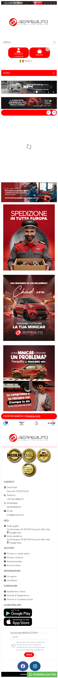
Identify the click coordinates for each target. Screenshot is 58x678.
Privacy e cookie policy (18, 553)
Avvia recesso (14, 565)
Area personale (14, 561)
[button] (48, 92)
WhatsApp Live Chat (44, 674)
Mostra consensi (15, 557)
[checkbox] (13, 646)
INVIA (29, 654)
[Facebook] (22, 666)
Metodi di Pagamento (18, 595)
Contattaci (12, 580)
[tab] (29, 73)
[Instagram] (35, 666)
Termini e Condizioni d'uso (20, 599)
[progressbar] (29, 146)
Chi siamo (12, 576)
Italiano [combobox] (28, 61)
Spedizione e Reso (16, 591)
